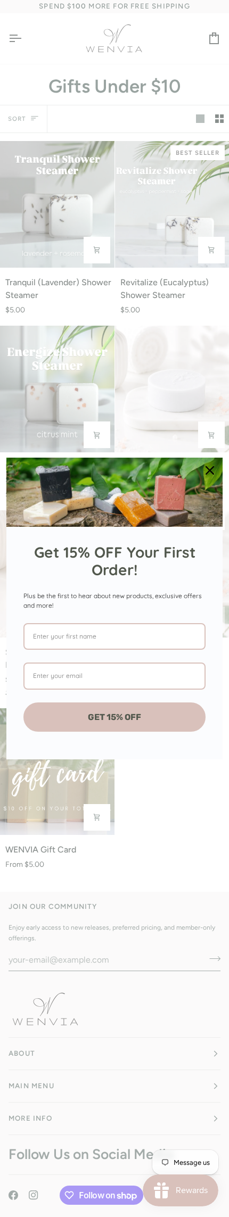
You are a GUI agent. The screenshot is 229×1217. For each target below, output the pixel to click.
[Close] (210, 470)
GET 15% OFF (114, 717)
